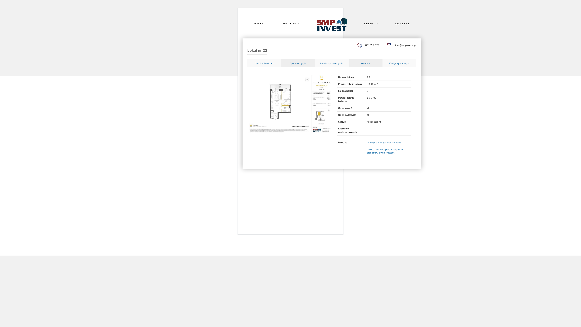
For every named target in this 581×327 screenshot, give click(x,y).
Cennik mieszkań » (264, 63)
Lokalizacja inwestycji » (331, 63)
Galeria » (365, 63)
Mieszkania (290, 23)
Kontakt (402, 23)
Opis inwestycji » (298, 63)
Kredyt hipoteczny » (399, 63)
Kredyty (371, 23)
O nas (259, 23)
